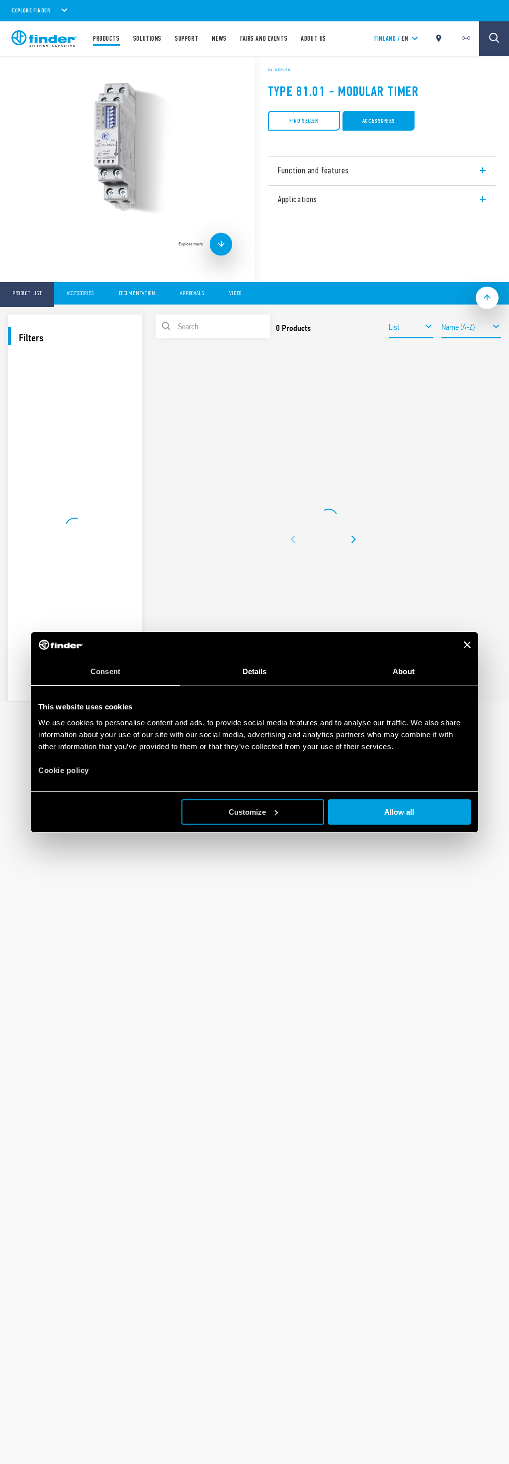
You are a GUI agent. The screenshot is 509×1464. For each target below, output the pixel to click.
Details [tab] (255, 671)
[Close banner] (467, 644)
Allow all (399, 812)
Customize (247, 812)
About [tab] (404, 671)
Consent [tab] (105, 671)
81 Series (279, 69)
